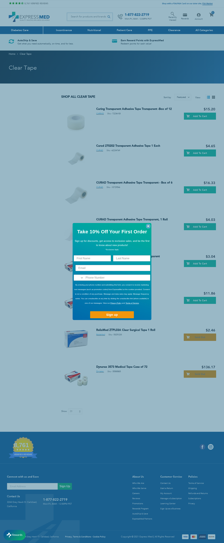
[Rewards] (15, 535)
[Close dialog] (148, 226)
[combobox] (79, 278)
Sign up (112, 315)
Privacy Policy (115, 303)
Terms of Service (132, 303)
